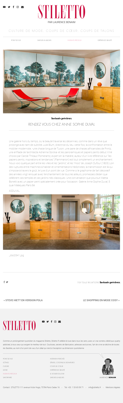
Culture (6, 366)
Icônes (6, 362)
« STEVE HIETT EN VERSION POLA (23, 300)
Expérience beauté (105, 40)
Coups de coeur (56, 366)
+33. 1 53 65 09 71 (76, 387)
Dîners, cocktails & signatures (62, 362)
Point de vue (16, 40)
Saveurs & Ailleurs (44, 40)
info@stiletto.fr (94, 387)
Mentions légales (113, 387)
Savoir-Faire (7, 377)
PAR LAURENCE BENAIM (61, 22)
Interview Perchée (57, 359)
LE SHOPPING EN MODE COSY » (101, 300)
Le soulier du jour (57, 374)
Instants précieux (74, 40)
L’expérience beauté (57, 370)
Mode (5, 370)
